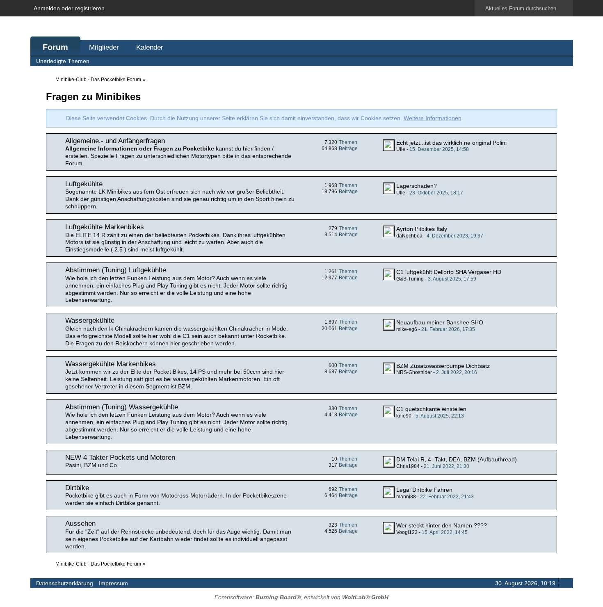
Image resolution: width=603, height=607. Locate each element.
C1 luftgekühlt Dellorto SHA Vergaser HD (448, 272)
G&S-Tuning (410, 279)
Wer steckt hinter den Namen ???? (441, 525)
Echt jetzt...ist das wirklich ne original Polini (451, 142)
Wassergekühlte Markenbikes (110, 364)
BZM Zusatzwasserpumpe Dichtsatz (443, 366)
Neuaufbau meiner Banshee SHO (439, 322)
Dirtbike (77, 488)
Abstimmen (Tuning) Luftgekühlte (115, 270)
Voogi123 (407, 532)
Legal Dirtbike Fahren (424, 489)
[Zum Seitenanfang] (564, 583)
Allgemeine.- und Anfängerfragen (115, 141)
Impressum (113, 583)
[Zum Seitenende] (564, 61)
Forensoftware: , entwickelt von (301, 597)
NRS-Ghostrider (414, 372)
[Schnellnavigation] (552, 61)
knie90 (403, 416)
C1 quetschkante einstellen (431, 409)
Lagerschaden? (416, 186)
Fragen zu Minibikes (93, 96)
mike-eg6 (406, 329)
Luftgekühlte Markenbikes (104, 227)
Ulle (400, 149)
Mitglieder (104, 47)
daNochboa (409, 236)
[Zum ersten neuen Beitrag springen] (389, 145)
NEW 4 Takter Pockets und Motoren (120, 457)
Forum (55, 47)
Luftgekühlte (84, 184)
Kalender (149, 47)
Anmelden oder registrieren (69, 8)
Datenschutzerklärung (64, 583)
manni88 (406, 497)
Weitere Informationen (432, 118)
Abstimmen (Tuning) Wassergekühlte (121, 407)
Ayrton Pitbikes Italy (421, 229)
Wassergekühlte (89, 320)
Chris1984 (408, 466)
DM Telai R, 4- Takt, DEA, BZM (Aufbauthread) (456, 459)
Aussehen (80, 523)
